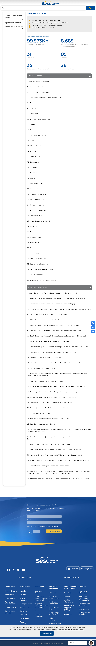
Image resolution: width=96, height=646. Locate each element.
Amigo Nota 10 (10, 607)
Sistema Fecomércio (39, 615)
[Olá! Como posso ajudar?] (91, 643)
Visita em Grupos (52, 619)
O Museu (52, 593)
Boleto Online (10, 598)
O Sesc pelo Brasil (39, 592)
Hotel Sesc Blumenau (83, 592)
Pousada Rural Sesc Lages (84, 604)
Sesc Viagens (84, 609)
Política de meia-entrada (10, 603)
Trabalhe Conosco (23, 623)
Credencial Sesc (11, 591)
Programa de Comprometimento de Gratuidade (42, 605)
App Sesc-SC (9, 595)
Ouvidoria (68, 593)
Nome (29, 514)
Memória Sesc (25, 607)
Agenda (23, 591)
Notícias (23, 595)
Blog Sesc (68, 614)
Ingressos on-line (54, 608)
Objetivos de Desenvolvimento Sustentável (41, 598)
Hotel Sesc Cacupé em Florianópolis (84, 598)
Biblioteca (23, 611)
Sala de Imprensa (23, 599)
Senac (37, 611)
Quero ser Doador (13, 23)
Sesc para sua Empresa (10, 612)
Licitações (23, 615)
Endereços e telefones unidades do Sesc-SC (69, 608)
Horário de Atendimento (54, 603)
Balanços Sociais (26, 604)
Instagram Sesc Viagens (84, 613)
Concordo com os (43, 526)
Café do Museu (55, 624)
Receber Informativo (54, 531)
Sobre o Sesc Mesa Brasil (13, 16)
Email (29, 520)
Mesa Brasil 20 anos (14, 27)
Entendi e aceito (47, 633)
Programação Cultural (54, 613)
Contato (67, 596)
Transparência (25, 618)
